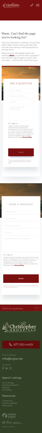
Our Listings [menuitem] (8, 383)
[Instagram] (10, 368)
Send (21, 152)
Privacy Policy (27, 137)
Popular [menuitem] (6, 387)
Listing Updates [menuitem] (9, 403)
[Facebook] (3, 368)
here (11, 55)
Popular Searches (12, 309)
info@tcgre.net (12, 358)
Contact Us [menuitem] (7, 401)
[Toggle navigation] (37, 5)
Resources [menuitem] (7, 405)
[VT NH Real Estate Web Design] (21, 416)
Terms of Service (26, 161)
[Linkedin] (6, 368)
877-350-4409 (23, 344)
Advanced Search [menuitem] (10, 385)
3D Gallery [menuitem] (7, 390)
